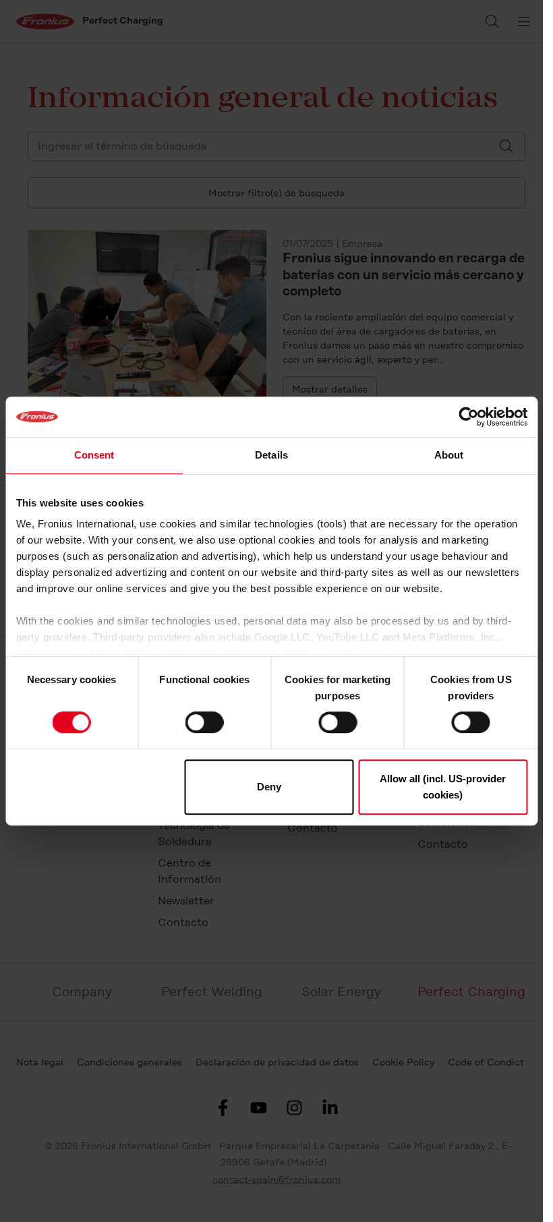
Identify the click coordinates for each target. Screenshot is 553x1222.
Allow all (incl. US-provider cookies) (443, 787)
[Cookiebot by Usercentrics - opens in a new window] (468, 417)
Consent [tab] (94, 455)
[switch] (204, 722)
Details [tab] (271, 455)
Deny (269, 786)
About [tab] (449, 455)
